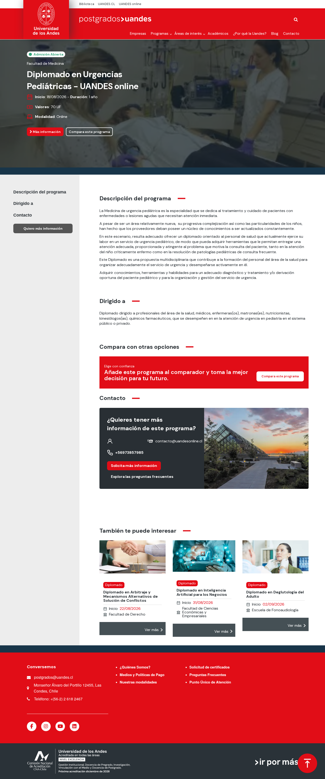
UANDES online (130, 4)
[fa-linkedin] (74, 726)
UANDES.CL (106, 4)
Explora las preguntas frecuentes (142, 476)
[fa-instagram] (46, 726)
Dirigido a (23, 203)
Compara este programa (89, 132)
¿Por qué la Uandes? (249, 33)
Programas (159, 33)
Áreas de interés (188, 33)
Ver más (152, 629)
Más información (46, 132)
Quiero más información (43, 228)
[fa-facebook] (31, 726)
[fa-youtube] (60, 726)
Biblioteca (86, 4)
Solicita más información (134, 465)
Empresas (138, 33)
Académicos (218, 33)
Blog (274, 33)
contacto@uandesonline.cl (178, 441)
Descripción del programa (39, 192)
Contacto (291, 33)
